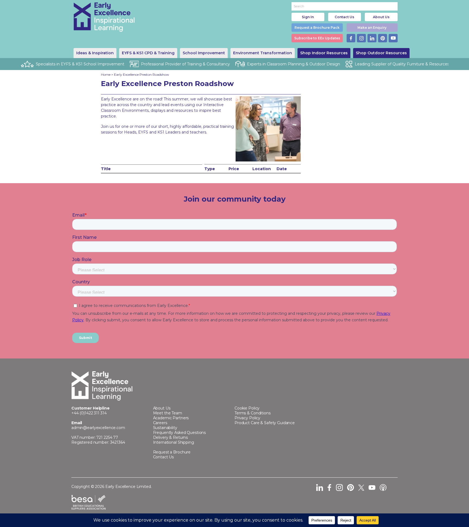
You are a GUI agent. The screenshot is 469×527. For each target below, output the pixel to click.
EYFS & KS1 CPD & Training (148, 52)
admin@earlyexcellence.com (98, 427)
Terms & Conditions (252, 413)
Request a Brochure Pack (317, 28)
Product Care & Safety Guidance (264, 422)
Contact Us (344, 17)
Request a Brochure (172, 452)
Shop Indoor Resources (324, 52)
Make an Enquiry (371, 28)
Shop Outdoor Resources (381, 52)
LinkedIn (371, 38)
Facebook (351, 38)
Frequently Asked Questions (179, 432)
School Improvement (204, 52)
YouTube (393, 38)
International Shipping (173, 442)
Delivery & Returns (170, 437)
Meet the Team (167, 413)
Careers (160, 422)
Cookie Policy (246, 408)
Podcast (383, 487)
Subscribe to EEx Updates (317, 38)
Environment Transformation (262, 52)
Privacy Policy (247, 417)
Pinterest (382, 38)
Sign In (308, 17)
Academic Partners (171, 417)
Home (105, 74)
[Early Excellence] (104, 17)
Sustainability (165, 427)
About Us (381, 17)
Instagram (361, 38)
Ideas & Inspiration (95, 52)
